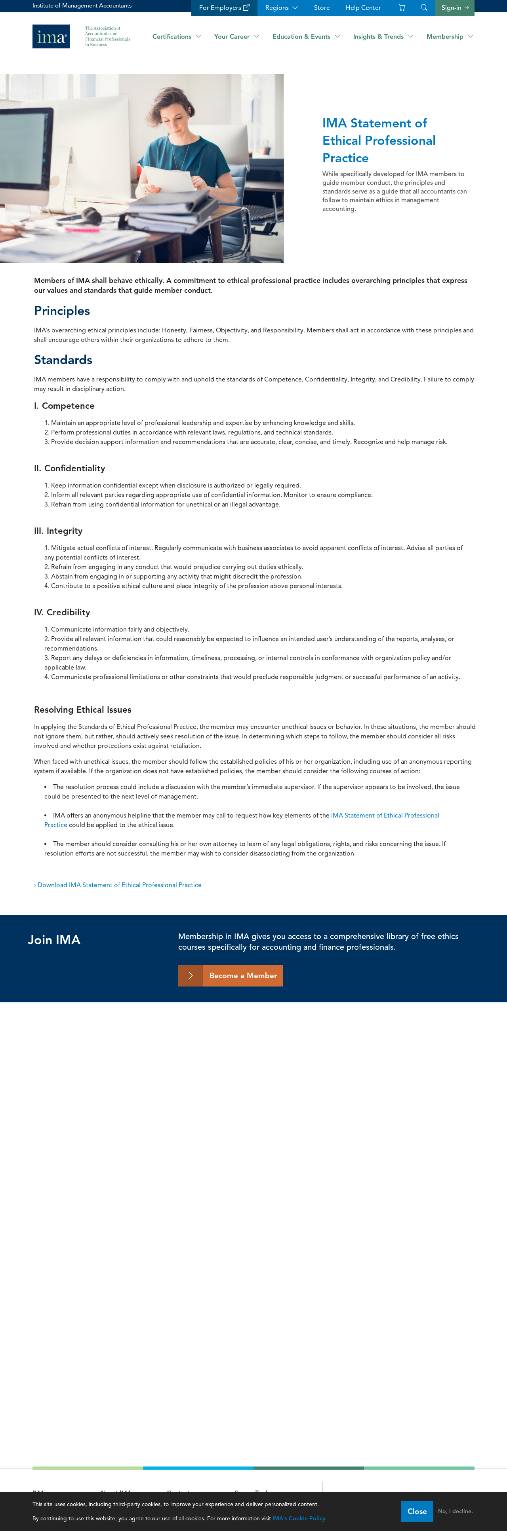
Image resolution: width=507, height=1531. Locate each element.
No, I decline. (455, 1511)
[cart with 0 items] (401, 8)
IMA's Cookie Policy (299, 1518)
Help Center (363, 7)
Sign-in (451, 8)
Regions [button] (277, 7)
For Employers (220, 7)
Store (322, 7)
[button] (424, 8)
